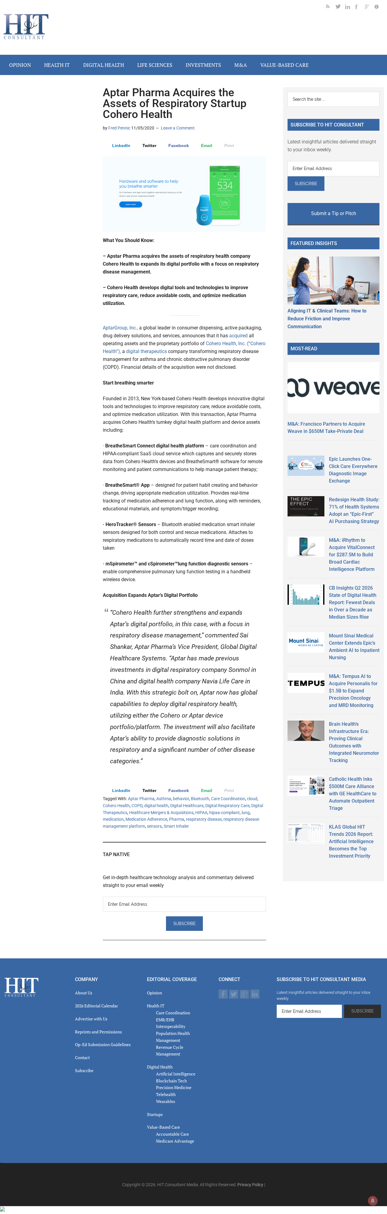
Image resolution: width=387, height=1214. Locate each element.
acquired (238, 336)
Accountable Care (172, 1134)
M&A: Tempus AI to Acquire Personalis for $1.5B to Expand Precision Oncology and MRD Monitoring (353, 690)
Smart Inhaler (176, 826)
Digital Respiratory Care (227, 805)
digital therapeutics (146, 351)
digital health (156, 805)
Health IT (155, 1006)
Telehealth (166, 1094)
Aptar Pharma (141, 798)
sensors (154, 826)
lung (246, 812)
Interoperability (170, 1026)
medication (113, 819)
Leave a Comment (178, 128)
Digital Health (160, 1067)
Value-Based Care (163, 1127)
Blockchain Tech (171, 1081)
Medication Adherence (146, 819)
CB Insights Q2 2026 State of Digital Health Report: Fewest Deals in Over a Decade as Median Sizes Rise (352, 602)
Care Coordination (228, 798)
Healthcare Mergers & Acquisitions (161, 812)
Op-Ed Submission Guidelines (103, 1044)
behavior (181, 798)
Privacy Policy (250, 1184)
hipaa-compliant (224, 812)
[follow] (340, 8)
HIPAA (201, 812)
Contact (82, 1057)
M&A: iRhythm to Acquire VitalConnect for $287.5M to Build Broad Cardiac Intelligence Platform (352, 554)
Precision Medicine (173, 1087)
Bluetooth (200, 798)
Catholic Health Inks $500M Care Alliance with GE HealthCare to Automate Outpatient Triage (352, 793)
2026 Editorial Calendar (96, 1006)
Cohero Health (116, 805)
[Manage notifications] (373, 1201)
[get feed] (331, 8)
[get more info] (379, 8)
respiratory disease (204, 819)
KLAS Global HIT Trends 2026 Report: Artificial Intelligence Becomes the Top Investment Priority (351, 841)
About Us (83, 993)
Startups (155, 1114)
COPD (137, 805)
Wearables (165, 1101)
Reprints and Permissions (98, 1032)
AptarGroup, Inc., (120, 328)
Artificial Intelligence (175, 1074)
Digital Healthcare (186, 805)
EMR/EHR (165, 1020)
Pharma (176, 819)
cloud (252, 798)
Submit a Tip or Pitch (333, 213)
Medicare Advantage (175, 1141)
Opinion (154, 993)
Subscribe (84, 1070)
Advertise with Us (91, 1019)
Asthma (163, 798)
